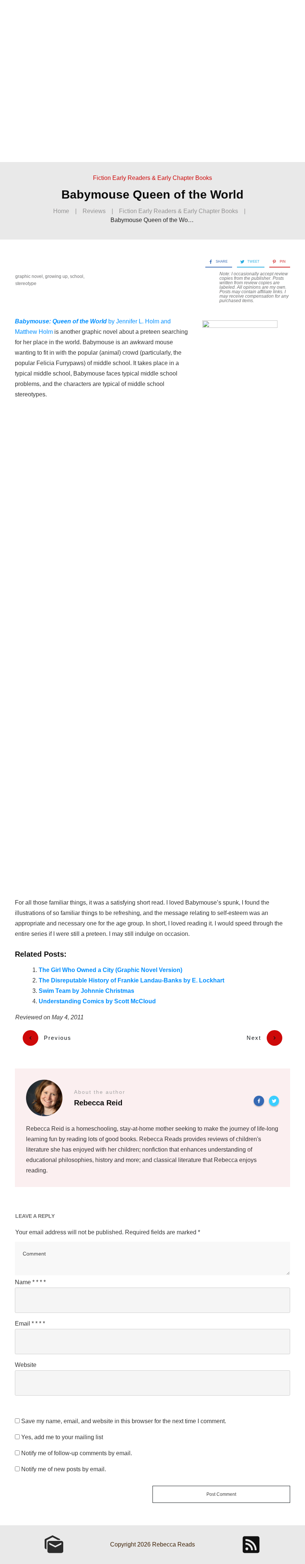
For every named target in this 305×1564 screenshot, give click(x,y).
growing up (56, 276)
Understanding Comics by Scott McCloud (97, 1001)
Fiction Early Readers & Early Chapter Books (152, 178)
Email (30, 1323)
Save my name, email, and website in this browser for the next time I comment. (123, 1421)
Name (30, 1282)
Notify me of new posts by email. (63, 1469)
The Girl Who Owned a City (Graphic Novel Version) (110, 970)
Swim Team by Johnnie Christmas (86, 991)
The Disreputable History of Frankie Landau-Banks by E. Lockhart (131, 980)
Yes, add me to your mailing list (61, 1437)
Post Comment (221, 1494)
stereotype (25, 283)
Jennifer (127, 321)
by (65, 321)
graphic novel (29, 276)
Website (25, 1365)
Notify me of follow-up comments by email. (76, 1453)
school (76, 276)
